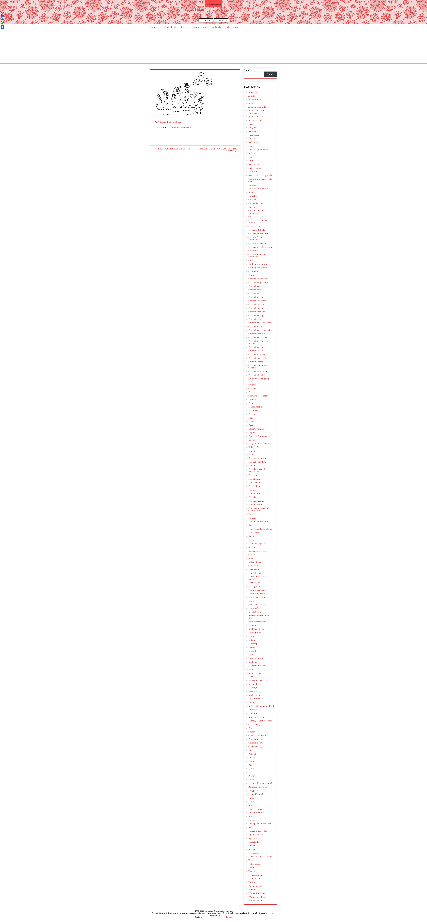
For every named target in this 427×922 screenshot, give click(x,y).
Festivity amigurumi (257, 458)
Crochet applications (258, 279)
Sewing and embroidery (259, 823)
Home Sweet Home (257, 597)
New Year (252, 710)
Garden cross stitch (257, 551)
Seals (250, 816)
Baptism (252, 138)
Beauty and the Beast (258, 149)
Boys (250, 192)
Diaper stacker (255, 407)
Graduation (253, 566)
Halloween (253, 569)
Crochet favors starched (259, 323)
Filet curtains (254, 482)
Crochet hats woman (258, 337)
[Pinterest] (2, 14)
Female (251, 451)
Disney (251, 414)
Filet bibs (252, 465)
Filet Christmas (255, 479)
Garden (251, 547)
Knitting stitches (256, 633)
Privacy (229, 917)
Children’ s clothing (257, 243)
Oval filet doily (255, 746)
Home (153, 27)
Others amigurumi (257, 735)
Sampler (252, 798)
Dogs (250, 418)
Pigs (250, 765)
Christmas (253, 251)
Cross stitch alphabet (168, 27)
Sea (250, 805)
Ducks (251, 421)
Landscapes (253, 644)
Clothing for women (257, 268)
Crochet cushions (256, 312)
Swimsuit (252, 849)
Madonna (253, 662)
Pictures (252, 761)
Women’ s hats (255, 901)
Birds (250, 160)
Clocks (251, 260)
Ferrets (251, 454)
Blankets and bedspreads (260, 175)
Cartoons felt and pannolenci (256, 212)
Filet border (254, 475)
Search (247, 70)
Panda (251, 750)
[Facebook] (2, 18)
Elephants (253, 432)
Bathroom (253, 142)
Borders (252, 185)
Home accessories (257, 590)
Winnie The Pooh (256, 893)
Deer (250, 403)
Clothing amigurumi (257, 264)
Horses (251, 601)
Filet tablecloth (255, 504)
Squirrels (252, 838)
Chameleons (254, 226)
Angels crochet (255, 99)
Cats (250, 217)
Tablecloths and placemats (260, 856)
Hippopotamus (255, 586)
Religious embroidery (258, 787)
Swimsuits (253, 853)
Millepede (253, 684)
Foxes (251, 536)
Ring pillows (254, 790)
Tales (250, 860)
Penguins (252, 757)
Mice (250, 677)
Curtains (252, 388)
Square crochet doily (258, 831)
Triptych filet (254, 879)
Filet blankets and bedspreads (256, 470)
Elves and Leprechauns (259, 436)
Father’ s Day (254, 447)
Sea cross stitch (255, 809)
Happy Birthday (255, 573)
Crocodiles (253, 385)
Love (250, 655)
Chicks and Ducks (256, 230)
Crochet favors (255, 319)
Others (251, 732)
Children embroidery (258, 234)
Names (251, 702)
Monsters (252, 691)
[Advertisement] (213, 46)
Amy (190, 127)
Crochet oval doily (257, 347)
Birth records (254, 168)
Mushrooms (254, 699)
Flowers (252, 518)
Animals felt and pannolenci (256, 111)
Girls (250, 558)
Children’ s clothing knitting (261, 247)
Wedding (252, 890)
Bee (250, 157)
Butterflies (253, 196)
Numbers (252, 713)
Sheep (251, 827)
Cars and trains (255, 203)
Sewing (251, 820)
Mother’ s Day (255, 695)
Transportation (255, 875)
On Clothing (254, 724)
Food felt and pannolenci (260, 529)
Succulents (253, 842)
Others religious (255, 743)
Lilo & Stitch (254, 651)
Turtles (251, 882)
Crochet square (255, 362)
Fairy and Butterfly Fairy (259, 443)
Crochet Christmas (257, 301)
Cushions (252, 392)
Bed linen (252, 153)
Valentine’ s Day (255, 886)
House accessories (257, 605)
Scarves (252, 801)
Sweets (251, 845)
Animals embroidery (258, 107)
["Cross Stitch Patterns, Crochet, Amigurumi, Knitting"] (213, 3)
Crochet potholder (257, 354)
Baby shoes (253, 135)
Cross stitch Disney (190, 27)
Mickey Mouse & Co (257, 680)
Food (250, 525)
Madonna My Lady (257, 666)
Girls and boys (255, 562)
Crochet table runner (258, 371)
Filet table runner (256, 501)
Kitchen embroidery (258, 629)
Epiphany (252, 440)
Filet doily (253, 490)
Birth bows (253, 164)
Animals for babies (257, 116)
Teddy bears (254, 864)
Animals (252, 103)
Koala (251, 636)
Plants (251, 768)
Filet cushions (254, 486)
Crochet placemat (256, 351)
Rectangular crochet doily (260, 783)
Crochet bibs (254, 293)
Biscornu (252, 171)
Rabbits (251, 779)
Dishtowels (253, 410)
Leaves (251, 647)
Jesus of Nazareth (256, 622)
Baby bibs (252, 127)
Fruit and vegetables (257, 544)
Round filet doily (256, 794)
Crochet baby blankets (258, 282)
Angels (251, 96)
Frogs (251, 540)
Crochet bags (254, 286)
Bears (251, 146)
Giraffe (251, 555)
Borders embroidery (258, 189)
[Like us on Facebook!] (221, 22)
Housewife (253, 608)
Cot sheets (253, 271)
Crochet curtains (256, 304)
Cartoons (252, 207)
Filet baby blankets (257, 462)
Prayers (252, 776)
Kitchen (252, 625)
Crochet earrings (256, 315)
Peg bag (252, 754)
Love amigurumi (256, 658)
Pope (250, 772)
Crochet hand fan (256, 334)
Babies (251, 124)
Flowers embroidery (258, 522)
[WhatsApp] (2, 22)
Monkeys (252, 688)
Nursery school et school (260, 721)
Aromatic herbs (255, 120)
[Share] (2, 27)
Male (250, 669)
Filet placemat (255, 497)
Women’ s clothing (257, 897)
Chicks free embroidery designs (173, 149)
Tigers (251, 868)
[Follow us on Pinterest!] (206, 22)
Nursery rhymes (256, 717)
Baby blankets (254, 131)
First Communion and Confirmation (258, 509)
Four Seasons (254, 533)
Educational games (257, 429)
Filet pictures (254, 493)
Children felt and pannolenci (256, 238)
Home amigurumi (256, 594)
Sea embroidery (256, 812)
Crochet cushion (256, 308)
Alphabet (252, 92)
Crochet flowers (231, 27)
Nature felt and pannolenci (261, 706)
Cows (251, 275)
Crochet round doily (211, 27)
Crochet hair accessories (260, 330)
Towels (251, 871)
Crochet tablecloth (257, 375)
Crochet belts (254, 290)
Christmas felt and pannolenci (257, 255)
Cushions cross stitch (258, 396)
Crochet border (255, 297)
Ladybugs (252, 640)
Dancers (252, 399)
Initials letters (254, 612)
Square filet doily (256, 834)
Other (251, 728)
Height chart (254, 583)
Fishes (251, 514)
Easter (251, 425)
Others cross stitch (257, 739)
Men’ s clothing (255, 673)
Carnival (252, 200)
